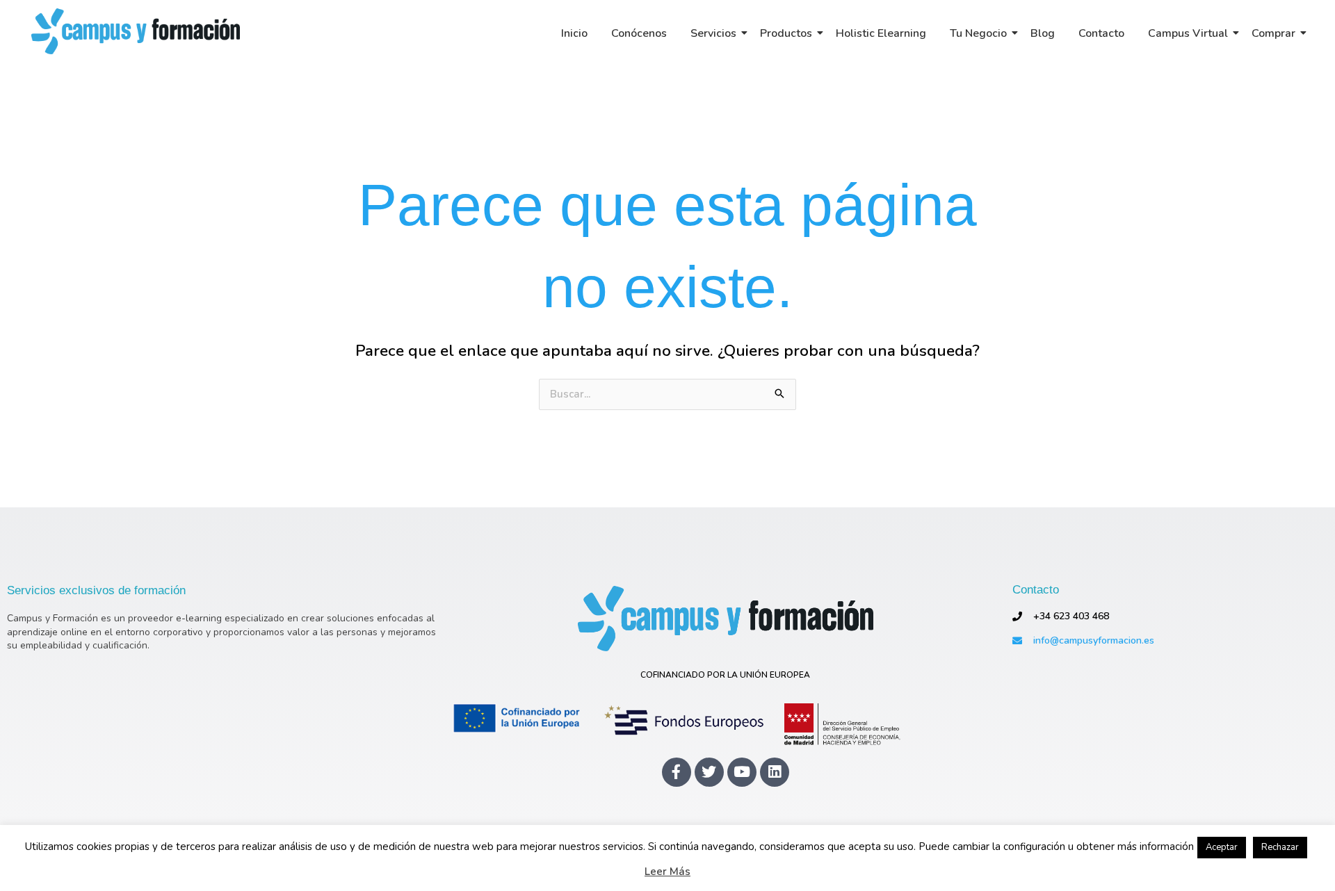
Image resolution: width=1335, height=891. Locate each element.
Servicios (713, 33)
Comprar (1273, 33)
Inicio (574, 33)
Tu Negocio (978, 33)
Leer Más (667, 871)
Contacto (1101, 33)
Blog (1042, 33)
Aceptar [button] (1222, 847)
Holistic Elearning (881, 33)
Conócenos (639, 33)
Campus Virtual (1188, 33)
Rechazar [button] (1280, 847)
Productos (786, 33)
